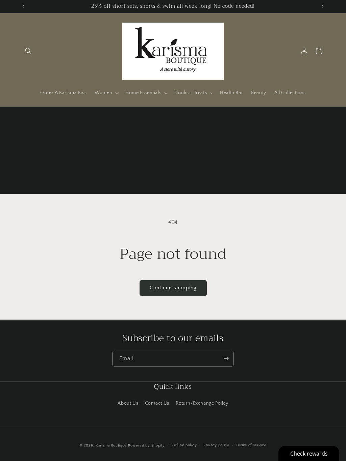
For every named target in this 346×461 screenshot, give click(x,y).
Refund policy (184, 445)
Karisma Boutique (111, 445)
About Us (128, 403)
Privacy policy (216, 445)
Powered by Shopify (146, 445)
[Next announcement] (322, 6)
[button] (28, 51)
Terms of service (251, 445)
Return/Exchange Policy (202, 403)
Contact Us (157, 403)
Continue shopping (173, 288)
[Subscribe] (226, 359)
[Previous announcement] (23, 6)
